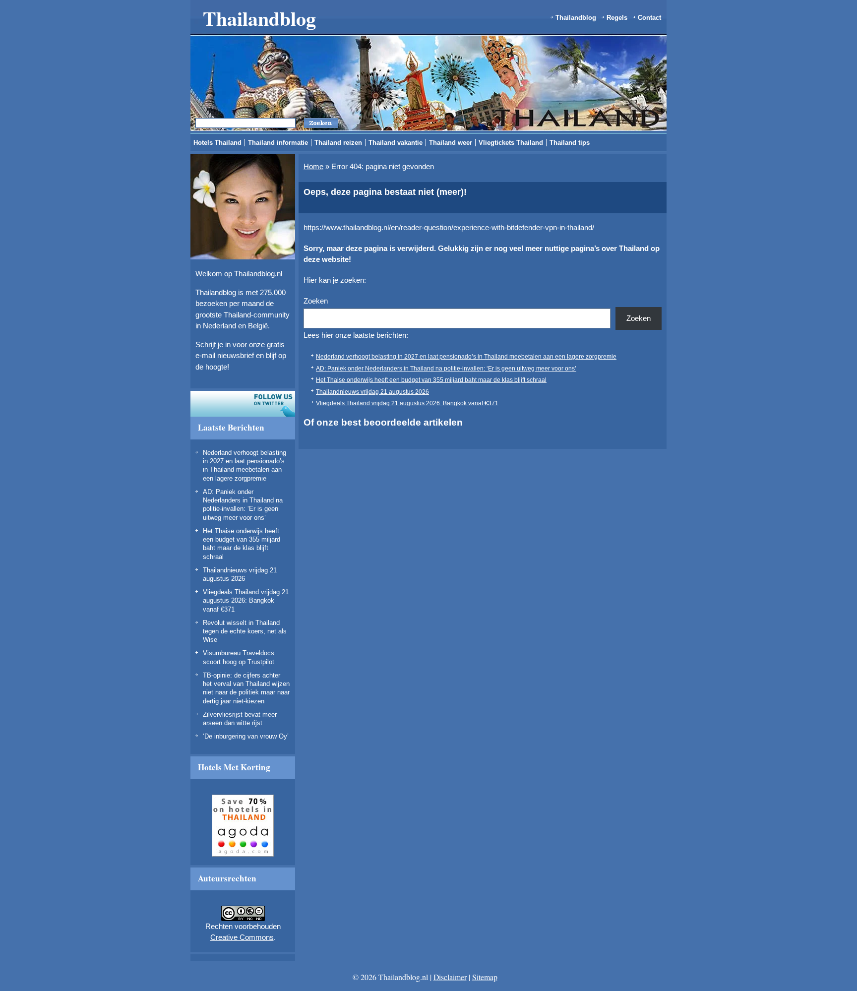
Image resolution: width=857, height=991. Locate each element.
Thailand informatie (278, 142)
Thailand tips (570, 142)
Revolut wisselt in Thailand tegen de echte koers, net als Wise (245, 631)
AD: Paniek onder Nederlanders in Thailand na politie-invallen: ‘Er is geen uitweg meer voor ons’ (446, 368)
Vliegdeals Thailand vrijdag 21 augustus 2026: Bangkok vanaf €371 (246, 600)
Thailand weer (450, 142)
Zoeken (316, 301)
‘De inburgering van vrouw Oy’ (246, 736)
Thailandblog (259, 18)
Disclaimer (450, 977)
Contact (649, 17)
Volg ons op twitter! (242, 404)
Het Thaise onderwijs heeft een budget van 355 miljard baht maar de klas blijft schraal (431, 379)
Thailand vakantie (395, 142)
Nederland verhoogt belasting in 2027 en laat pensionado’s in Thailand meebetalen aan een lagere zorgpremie (466, 356)
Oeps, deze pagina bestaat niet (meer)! (385, 192)
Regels (617, 17)
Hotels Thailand (217, 142)
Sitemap (484, 977)
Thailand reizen (338, 142)
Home (313, 166)
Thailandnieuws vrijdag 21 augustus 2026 (372, 391)
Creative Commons (242, 937)
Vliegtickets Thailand (511, 142)
